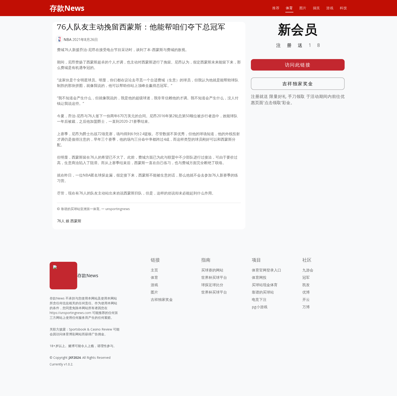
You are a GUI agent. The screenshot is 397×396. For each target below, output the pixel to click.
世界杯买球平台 (214, 277)
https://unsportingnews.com (70, 313)
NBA (67, 39)
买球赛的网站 (212, 270)
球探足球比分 (212, 284)
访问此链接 (298, 65)
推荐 (275, 8)
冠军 (306, 277)
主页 (154, 270)
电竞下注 (259, 299)
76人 (61, 220)
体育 (289, 8)
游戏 (329, 8)
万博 (306, 306)
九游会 (307, 270)
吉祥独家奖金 (297, 83)
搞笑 (316, 8)
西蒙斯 (75, 220)
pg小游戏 (259, 306)
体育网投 (259, 277)
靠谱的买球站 (263, 292)
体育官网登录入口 (266, 270)
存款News (67, 8)
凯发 (306, 284)
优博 (306, 292)
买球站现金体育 (265, 284)
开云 (306, 299)
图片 (302, 8)
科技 (343, 8)
